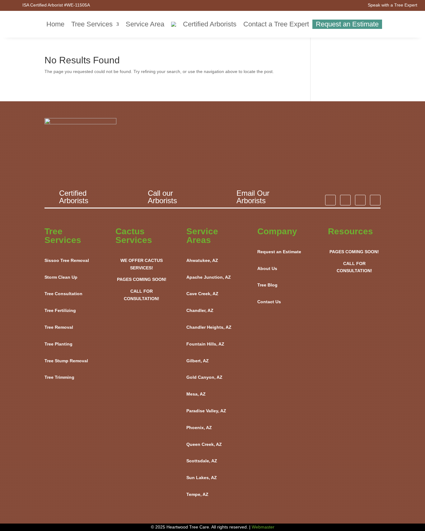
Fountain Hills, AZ (205, 343)
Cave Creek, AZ (202, 293)
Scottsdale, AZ (201, 460)
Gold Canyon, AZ (204, 377)
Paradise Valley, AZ (206, 410)
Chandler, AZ (199, 310)
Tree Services (92, 24)
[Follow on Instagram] (330, 200)
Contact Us (269, 301)
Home (55, 24)
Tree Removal (58, 327)
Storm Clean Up (60, 277)
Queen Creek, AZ (204, 444)
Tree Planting (58, 343)
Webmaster (263, 526)
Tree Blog (267, 284)
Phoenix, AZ (199, 427)
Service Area (145, 24)
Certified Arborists (209, 24)
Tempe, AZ (197, 494)
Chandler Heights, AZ (208, 327)
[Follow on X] (360, 200)
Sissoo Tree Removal (66, 260)
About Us (267, 268)
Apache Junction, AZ (208, 277)
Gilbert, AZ (197, 360)
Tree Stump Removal (66, 360)
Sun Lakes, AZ (201, 477)
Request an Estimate (347, 24)
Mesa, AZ (196, 393)
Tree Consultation (63, 293)
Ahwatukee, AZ (202, 260)
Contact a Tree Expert (276, 24)
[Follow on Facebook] (345, 200)
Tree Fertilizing (60, 310)
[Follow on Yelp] (375, 200)
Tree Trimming (59, 377)
